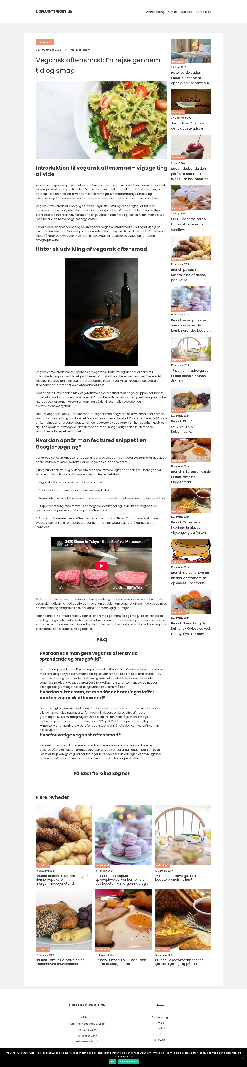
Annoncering (155, 12)
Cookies (186, 12)
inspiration (178, 61)
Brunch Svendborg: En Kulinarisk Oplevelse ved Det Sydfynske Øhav (190, 628)
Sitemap (159, 1040)
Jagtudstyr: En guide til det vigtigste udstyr (189, 126)
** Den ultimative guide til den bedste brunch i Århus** (190, 375)
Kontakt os (203, 12)
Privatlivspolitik (129, 1061)
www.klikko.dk (90, 1041)
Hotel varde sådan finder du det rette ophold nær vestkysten (190, 77)
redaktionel (45, 42)
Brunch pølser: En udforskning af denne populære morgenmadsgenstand (190, 275)
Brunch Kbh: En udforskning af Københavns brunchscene (183, 426)
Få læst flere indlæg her (102, 773)
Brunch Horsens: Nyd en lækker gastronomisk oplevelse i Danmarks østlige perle (190, 578)
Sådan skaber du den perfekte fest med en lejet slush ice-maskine (189, 173)
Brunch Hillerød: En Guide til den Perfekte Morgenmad (191, 476)
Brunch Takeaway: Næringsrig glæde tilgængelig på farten (188, 527)
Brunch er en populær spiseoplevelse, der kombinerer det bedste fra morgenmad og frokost (190, 325)
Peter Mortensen (79, 49)
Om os (172, 12)
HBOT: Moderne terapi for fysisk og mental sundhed (188, 224)
